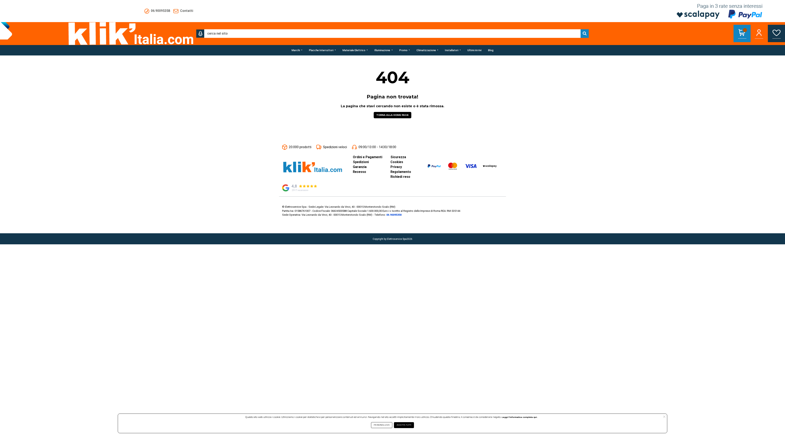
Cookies (396, 162)
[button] (200, 33)
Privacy (396, 167)
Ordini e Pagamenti (367, 157)
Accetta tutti (404, 425)
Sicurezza (398, 157)
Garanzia (360, 167)
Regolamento (400, 172)
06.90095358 (393, 214)
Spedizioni (361, 162)
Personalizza (382, 425)
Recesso (359, 172)
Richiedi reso (400, 177)
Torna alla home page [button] (392, 115)
